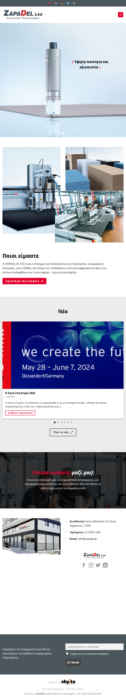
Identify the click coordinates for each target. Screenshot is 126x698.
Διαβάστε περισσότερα (20, 413)
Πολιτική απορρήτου (53, 689)
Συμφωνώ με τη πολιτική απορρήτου (89, 653)
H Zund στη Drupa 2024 (20, 393)
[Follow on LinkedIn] (105, 565)
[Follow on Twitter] (98, 565)
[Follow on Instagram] (91, 565)
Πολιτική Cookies (75, 689)
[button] (120, 14)
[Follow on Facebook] (83, 565)
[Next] (119, 80)
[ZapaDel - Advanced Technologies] (22, 15)
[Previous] (7, 80)
